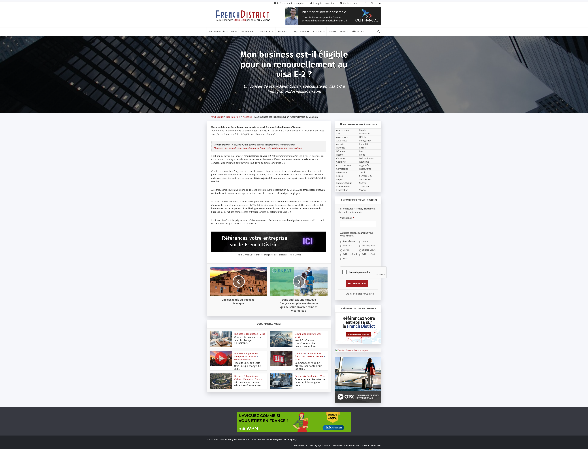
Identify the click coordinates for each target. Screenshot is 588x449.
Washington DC (369, 245)
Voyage (363, 189)
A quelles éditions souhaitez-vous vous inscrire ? (356, 234)
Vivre (331, 31)
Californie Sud (368, 254)
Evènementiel (343, 186)
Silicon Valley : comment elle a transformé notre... (248, 384)
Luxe (361, 151)
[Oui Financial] (333, 16)
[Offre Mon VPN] (294, 422)
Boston (346, 250)
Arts (338, 133)
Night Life (364, 165)
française (247, 116)
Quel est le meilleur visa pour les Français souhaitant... (247, 340)
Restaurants (365, 168)
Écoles (339, 175)
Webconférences (242, 359)
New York (347, 245)
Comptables (342, 168)
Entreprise (239, 356)
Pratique (317, 31)
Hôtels (362, 137)
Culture (237, 379)
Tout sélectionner (350, 241)
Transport (364, 186)
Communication (344, 165)
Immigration (365, 140)
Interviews (251, 356)
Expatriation (300, 31)
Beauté (339, 154)
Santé (362, 172)
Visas (262, 333)
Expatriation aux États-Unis (308, 333)
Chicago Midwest (369, 250)
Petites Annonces (352, 445)
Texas (346, 258)
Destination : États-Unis (221, 31)
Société (319, 356)
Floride (365, 241)
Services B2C (365, 175)
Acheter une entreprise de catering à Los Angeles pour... (310, 382)
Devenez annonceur (371, 445)
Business (282, 31)
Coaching (340, 161)
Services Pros (266, 31)
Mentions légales (274, 439)
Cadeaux (340, 158)
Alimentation (342, 130)
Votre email (347, 218)
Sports (362, 182)
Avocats (340, 144)
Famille (362, 130)
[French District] (242, 14)
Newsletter (338, 445)
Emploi (339, 179)
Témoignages (316, 445)
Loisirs (362, 147)
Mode (362, 154)
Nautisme (364, 161)
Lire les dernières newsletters (360, 293)
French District (233, 116)
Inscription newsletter (323, 3)
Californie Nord (350, 254)
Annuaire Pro (248, 31)
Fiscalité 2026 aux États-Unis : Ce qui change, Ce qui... (247, 365)
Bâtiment (340, 151)
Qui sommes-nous (300, 445)
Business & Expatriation (246, 333)
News (343, 31)
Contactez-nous (350, 3)
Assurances (342, 137)
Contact (359, 31)
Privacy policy (290, 439)
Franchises (364, 133)
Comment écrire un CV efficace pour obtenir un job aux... (308, 365)
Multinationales (366, 158)
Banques (340, 147)
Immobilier (364, 144)
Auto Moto (341, 140)
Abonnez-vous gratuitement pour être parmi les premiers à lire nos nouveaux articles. (258, 147)
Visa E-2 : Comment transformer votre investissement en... (306, 343)
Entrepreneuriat (344, 182)
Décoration (341, 172)
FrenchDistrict (217, 116)
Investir (310, 356)
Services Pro (365, 179)
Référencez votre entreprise (290, 3)
